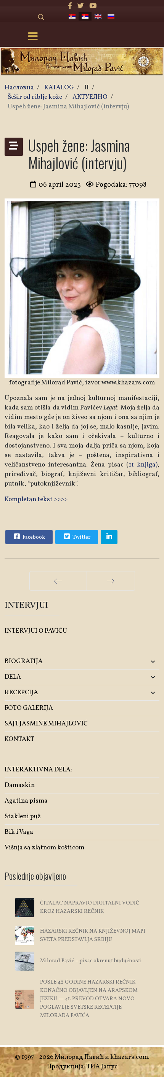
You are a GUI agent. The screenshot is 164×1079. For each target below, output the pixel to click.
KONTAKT (19, 739)
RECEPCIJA (21, 692)
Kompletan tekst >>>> (36, 499)
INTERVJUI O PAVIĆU (36, 631)
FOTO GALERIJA (29, 708)
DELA (13, 677)
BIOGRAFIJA (24, 661)
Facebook (33, 537)
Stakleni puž (23, 816)
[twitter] (80, 6)
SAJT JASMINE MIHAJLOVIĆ (46, 723)
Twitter (80, 537)
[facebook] (70, 6)
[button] (133, 662)
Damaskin (20, 785)
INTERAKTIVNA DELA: (38, 769)
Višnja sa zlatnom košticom (44, 847)
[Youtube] (92, 6)
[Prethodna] (58, 580)
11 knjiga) (143, 464)
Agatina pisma (26, 801)
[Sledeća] (111, 580)
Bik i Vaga (19, 832)
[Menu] (33, 37)
